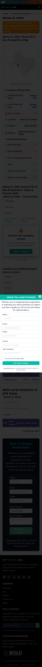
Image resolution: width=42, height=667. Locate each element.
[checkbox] (3, 359)
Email (5, 324)
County (5, 341)
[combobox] (21, 345)
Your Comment (8, 349)
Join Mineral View (8, 368)
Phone (5, 332)
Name (5, 314)
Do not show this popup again (14, 358)
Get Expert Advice (21, 363)
